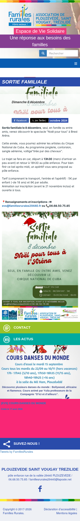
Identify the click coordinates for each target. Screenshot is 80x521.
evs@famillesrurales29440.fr (21, 205)
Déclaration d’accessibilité (60, 509)
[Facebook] (40, 488)
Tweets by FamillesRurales (16, 452)
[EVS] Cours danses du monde (23, 403)
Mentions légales (66, 513)
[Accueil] (40, 15)
